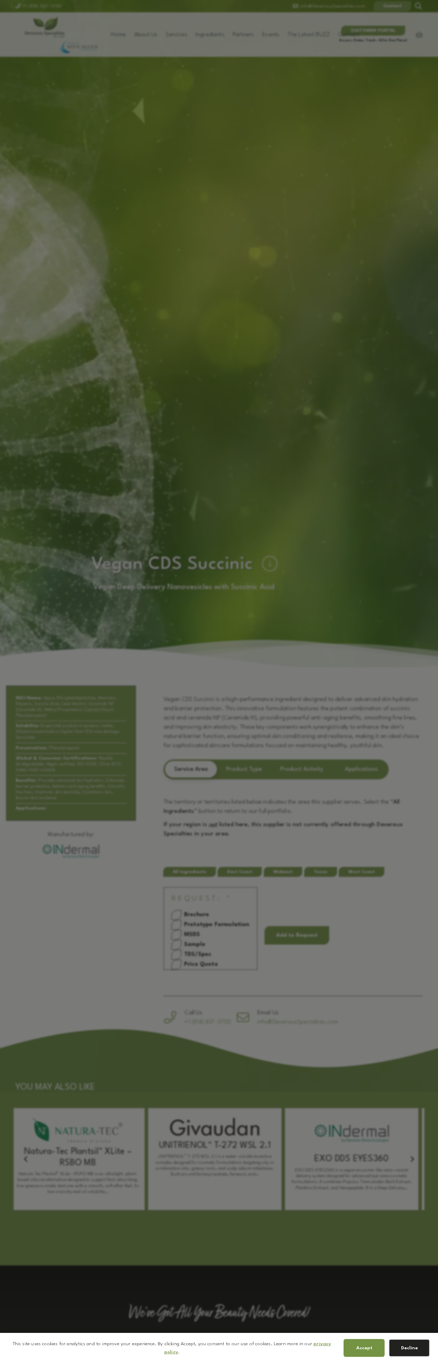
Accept (364, 1348)
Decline (409, 1348)
